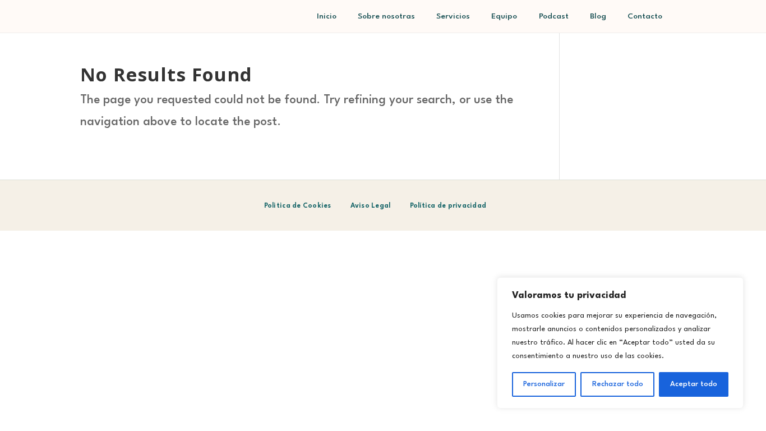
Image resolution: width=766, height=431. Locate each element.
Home (326, 24)
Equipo (504, 18)
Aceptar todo (693, 384)
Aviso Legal (370, 206)
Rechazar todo (617, 384)
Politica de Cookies (297, 206)
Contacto (644, 18)
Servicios (453, 18)
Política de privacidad (448, 206)
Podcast (554, 18)
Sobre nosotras (386, 18)
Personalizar (544, 384)
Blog (598, 24)
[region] (620, 343)
